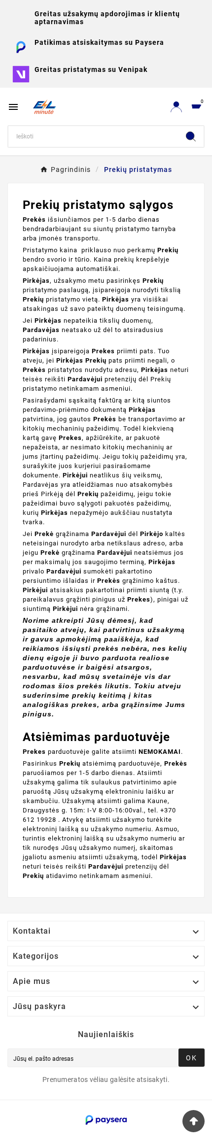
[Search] (191, 136)
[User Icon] (176, 106)
